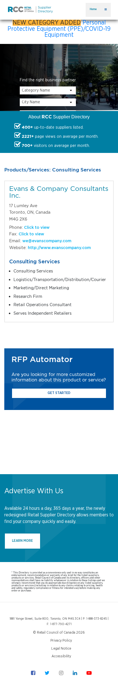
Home (93, 9)
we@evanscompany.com (46, 240)
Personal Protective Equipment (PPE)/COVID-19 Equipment (59, 29)
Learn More (22, 541)
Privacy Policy (61, 640)
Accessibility (61, 656)
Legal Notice (61, 648)
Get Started (59, 393)
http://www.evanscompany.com (59, 247)
